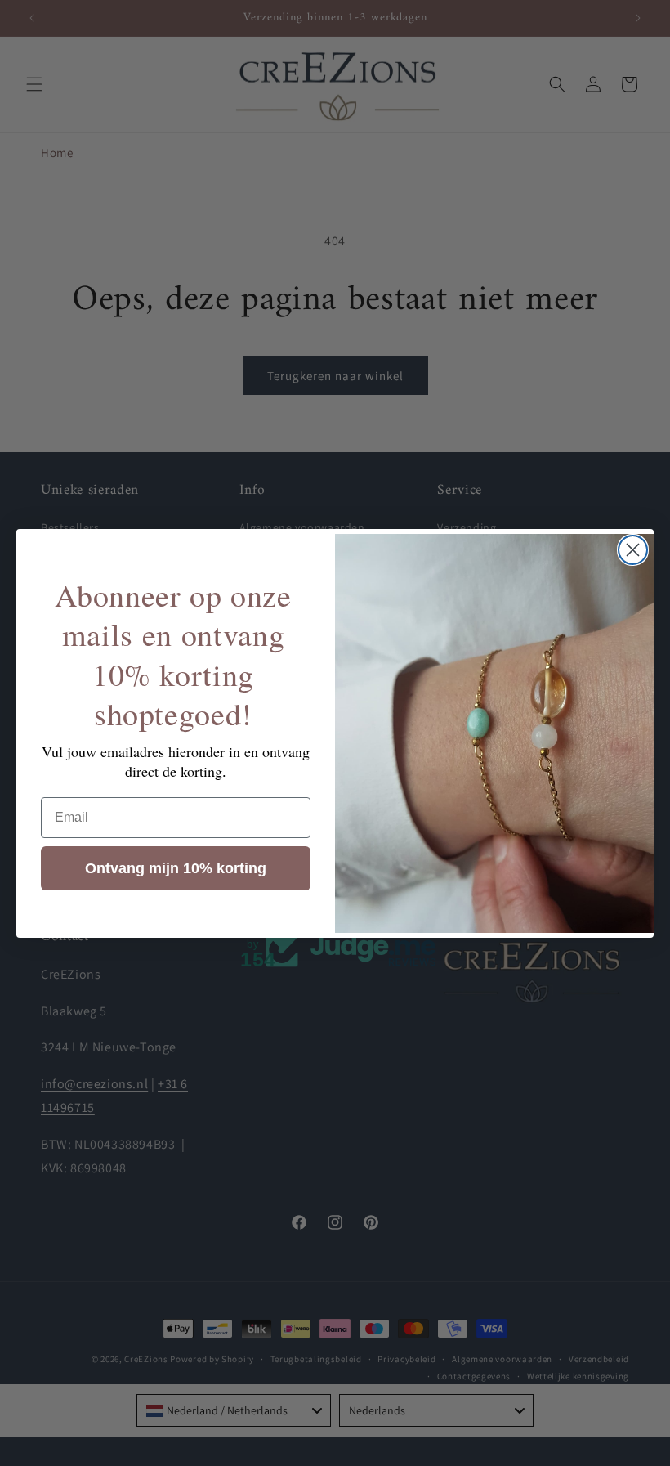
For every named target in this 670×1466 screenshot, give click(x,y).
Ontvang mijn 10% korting (175, 868)
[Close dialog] (633, 550)
